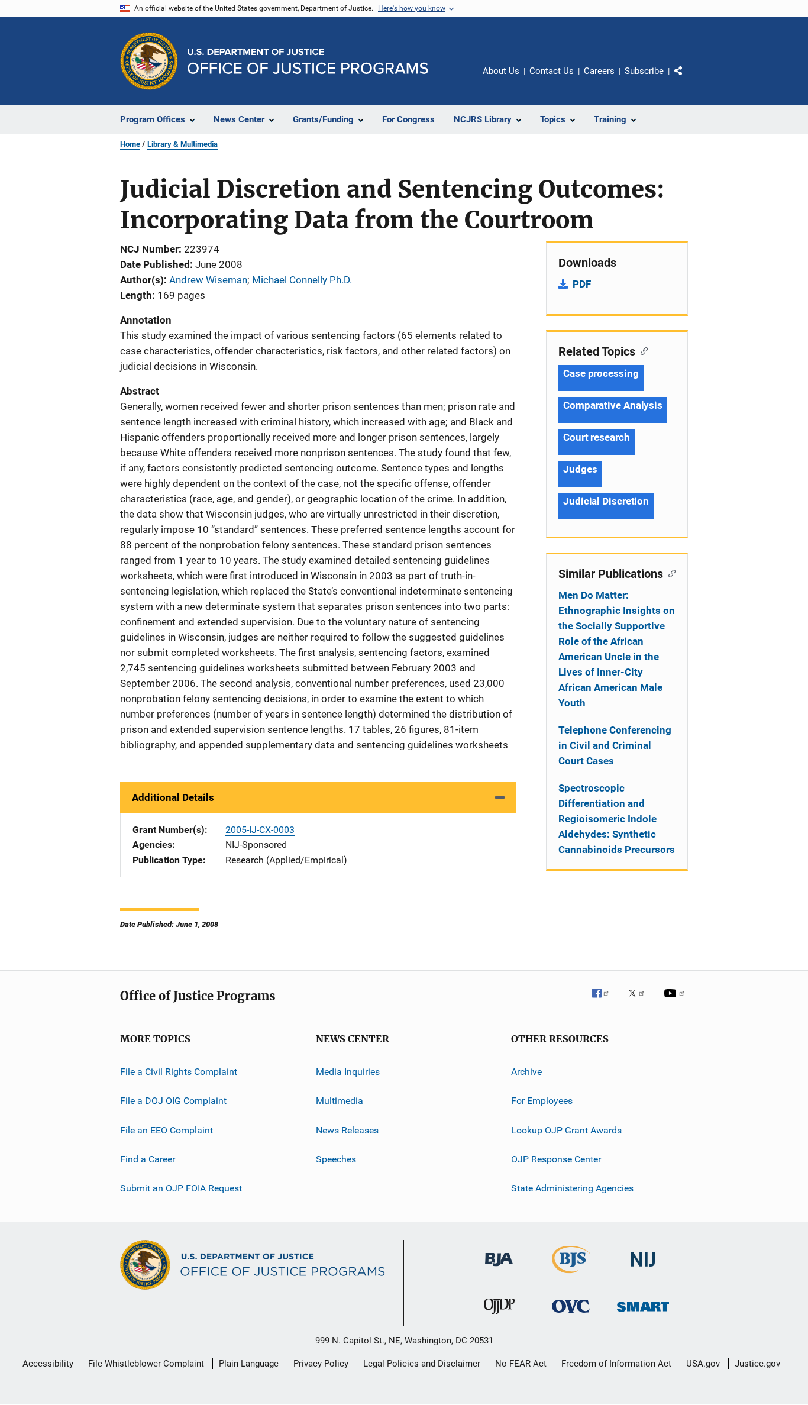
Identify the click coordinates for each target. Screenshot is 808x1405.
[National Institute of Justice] (643, 1268)
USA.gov (703, 1363)
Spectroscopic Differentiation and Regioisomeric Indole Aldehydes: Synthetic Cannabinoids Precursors (616, 818)
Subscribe (644, 71)
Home (130, 144)
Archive (526, 1071)
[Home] (308, 61)
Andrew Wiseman (208, 280)
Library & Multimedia (182, 144)
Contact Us (551, 71)
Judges (580, 469)
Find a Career (147, 1159)
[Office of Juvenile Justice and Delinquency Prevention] (499, 1316)
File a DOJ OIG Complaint (173, 1100)
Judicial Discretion (606, 501)
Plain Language (249, 1363)
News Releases (347, 1130)
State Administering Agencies (572, 1188)
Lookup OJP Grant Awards (566, 1130)
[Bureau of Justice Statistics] (571, 1275)
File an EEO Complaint (166, 1130)
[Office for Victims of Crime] (571, 1314)
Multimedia (339, 1100)
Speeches (336, 1159)
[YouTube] (676, 1002)
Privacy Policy (320, 1363)
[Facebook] (605, 1002)
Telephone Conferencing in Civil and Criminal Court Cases (614, 745)
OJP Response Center (556, 1159)
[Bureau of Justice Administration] (499, 1268)
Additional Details (173, 797)
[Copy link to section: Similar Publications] (669, 573)
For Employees (542, 1100)
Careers (599, 71)
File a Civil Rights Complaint (178, 1071)
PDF (582, 284)
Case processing (601, 373)
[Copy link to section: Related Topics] (641, 350)
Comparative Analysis (612, 405)
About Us (501, 71)
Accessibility (47, 1363)
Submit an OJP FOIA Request (181, 1188)
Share (688, 79)
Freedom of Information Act (616, 1363)
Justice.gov (757, 1363)
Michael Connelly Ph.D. (302, 280)
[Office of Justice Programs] (149, 61)
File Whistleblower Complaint (146, 1363)
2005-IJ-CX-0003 (260, 829)
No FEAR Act (521, 1363)
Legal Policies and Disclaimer (421, 1363)
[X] (641, 1002)
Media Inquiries (348, 1071)
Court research (596, 437)
